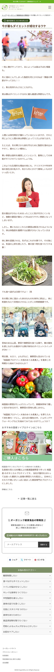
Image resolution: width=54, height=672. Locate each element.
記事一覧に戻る (29, 498)
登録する (43, 544)
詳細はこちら (7, 489)
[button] (50, 7)
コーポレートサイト (9, 648)
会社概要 (6, 663)
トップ (4, 15)
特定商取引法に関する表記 (12, 659)
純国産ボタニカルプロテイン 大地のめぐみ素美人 (21, 466)
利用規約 (6, 655)
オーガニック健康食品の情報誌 (18, 15)
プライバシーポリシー (10, 652)
